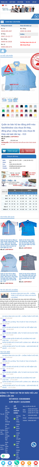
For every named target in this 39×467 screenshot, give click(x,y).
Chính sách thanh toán (18, 427)
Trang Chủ (4, 2)
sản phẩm (20, 2)
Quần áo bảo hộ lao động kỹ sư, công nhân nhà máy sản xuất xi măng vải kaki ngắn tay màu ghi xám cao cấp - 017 (27, 277)
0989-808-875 (6, 47)
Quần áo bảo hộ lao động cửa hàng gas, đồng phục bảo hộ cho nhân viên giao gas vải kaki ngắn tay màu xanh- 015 (27, 243)
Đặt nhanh (29, 151)
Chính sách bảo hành (18, 444)
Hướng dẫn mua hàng (18, 418)
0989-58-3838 (6, 42)
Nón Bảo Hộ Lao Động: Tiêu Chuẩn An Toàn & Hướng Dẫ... (19, 322)
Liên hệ (34, 2)
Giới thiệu (12, 2)
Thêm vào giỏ (12, 151)
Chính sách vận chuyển (18, 436)
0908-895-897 (6, 31)
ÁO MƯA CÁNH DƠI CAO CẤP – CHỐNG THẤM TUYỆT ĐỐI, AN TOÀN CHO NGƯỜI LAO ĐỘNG (23, 295)
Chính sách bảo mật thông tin (18, 455)
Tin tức (28, 2)
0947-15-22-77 (6, 36)
